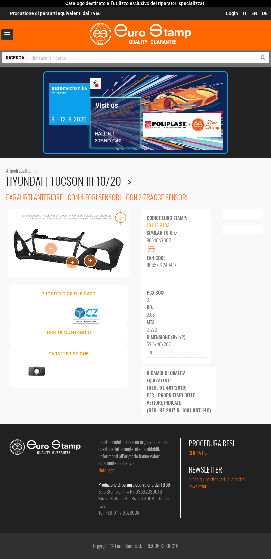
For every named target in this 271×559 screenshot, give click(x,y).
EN (254, 13)
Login (232, 13)
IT (245, 13)
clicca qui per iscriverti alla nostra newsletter (217, 482)
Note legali (107, 470)
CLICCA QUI (198, 452)
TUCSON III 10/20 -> (90, 180)
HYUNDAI (26, 180)
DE (265, 13)
